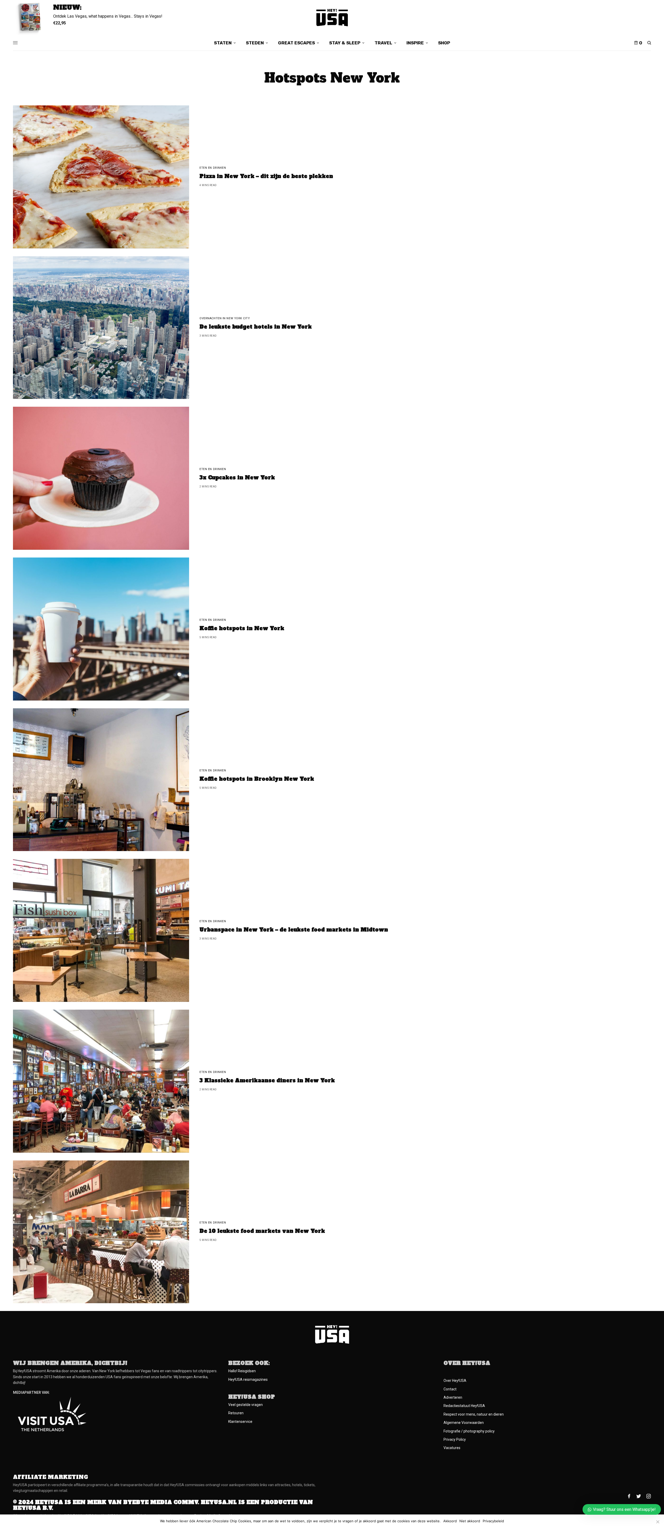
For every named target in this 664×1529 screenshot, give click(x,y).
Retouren (236, 1413)
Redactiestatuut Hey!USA (464, 1406)
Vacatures (452, 1448)
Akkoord (450, 1521)
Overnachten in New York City (224, 318)
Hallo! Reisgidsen (242, 1371)
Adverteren (453, 1397)
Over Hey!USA (455, 1380)
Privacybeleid (493, 1521)
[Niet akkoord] (657, 1521)
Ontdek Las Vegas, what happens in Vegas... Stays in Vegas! (107, 16)
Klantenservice (240, 1421)
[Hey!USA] (332, 17)
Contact (450, 1389)
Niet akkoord (469, 1521)
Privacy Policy (455, 1439)
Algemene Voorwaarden (464, 1423)
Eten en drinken (212, 167)
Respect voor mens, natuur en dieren (474, 1414)
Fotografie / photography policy (469, 1431)
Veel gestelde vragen (245, 1405)
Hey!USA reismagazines (248, 1379)
